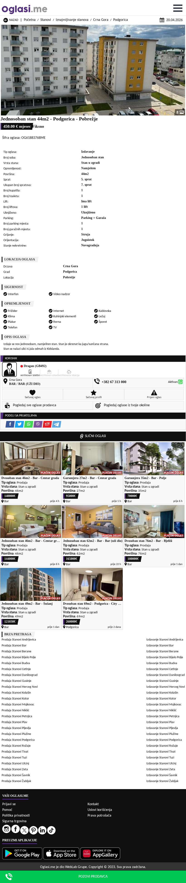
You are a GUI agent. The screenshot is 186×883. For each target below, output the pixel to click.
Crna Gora (100, 20)
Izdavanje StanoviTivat (161, 751)
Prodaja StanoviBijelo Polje (19, 657)
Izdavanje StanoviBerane (162, 651)
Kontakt (93, 804)
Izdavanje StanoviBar (160, 645)
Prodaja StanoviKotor (15, 698)
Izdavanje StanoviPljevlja (162, 728)
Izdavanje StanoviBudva (161, 663)
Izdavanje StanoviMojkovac (163, 704)
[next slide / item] (182, 70)
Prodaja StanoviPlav (14, 722)
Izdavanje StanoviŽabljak (162, 781)
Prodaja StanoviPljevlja (16, 728)
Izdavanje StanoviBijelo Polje (164, 657)
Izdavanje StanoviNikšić (161, 710)
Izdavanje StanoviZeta (160, 769)
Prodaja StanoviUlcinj (15, 763)
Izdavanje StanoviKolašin (162, 693)
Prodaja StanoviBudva (16, 663)
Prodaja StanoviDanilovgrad (19, 675)
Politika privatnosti (16, 815)
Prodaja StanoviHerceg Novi (20, 687)
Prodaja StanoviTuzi (14, 757)
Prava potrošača (99, 815)
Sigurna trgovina (14, 821)
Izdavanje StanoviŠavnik (161, 775)
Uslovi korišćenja (100, 810)
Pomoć (7, 810)
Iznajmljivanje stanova (72, 20)
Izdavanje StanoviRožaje (162, 746)
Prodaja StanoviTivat (15, 751)
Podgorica (120, 20)
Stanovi (45, 20)
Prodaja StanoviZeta (15, 769)
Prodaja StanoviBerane (16, 651)
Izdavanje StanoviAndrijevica (164, 639)
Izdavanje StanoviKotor (161, 698)
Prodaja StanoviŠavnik (16, 775)
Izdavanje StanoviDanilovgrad (165, 675)
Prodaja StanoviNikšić (15, 710)
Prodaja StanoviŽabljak (16, 781)
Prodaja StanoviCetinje (16, 669)
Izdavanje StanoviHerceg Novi (165, 687)
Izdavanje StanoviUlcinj (161, 763)
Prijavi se (9, 804)
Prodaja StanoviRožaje (16, 746)
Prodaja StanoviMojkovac (18, 704)
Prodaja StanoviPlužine (16, 734)
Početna (30, 20)
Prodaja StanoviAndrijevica (19, 639)
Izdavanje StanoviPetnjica (162, 716)
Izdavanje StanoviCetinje (162, 669)
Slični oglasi (95, 436)
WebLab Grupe (76, 867)
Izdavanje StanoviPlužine (162, 734)
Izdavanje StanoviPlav (160, 722)
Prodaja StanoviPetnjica (17, 716)
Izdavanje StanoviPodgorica (164, 740)
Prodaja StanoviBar (14, 645)
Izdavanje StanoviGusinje (162, 681)
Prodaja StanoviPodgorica (18, 740)
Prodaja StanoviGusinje (16, 681)
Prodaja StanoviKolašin (16, 693)
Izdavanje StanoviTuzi (160, 757)
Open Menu (177, 8)
